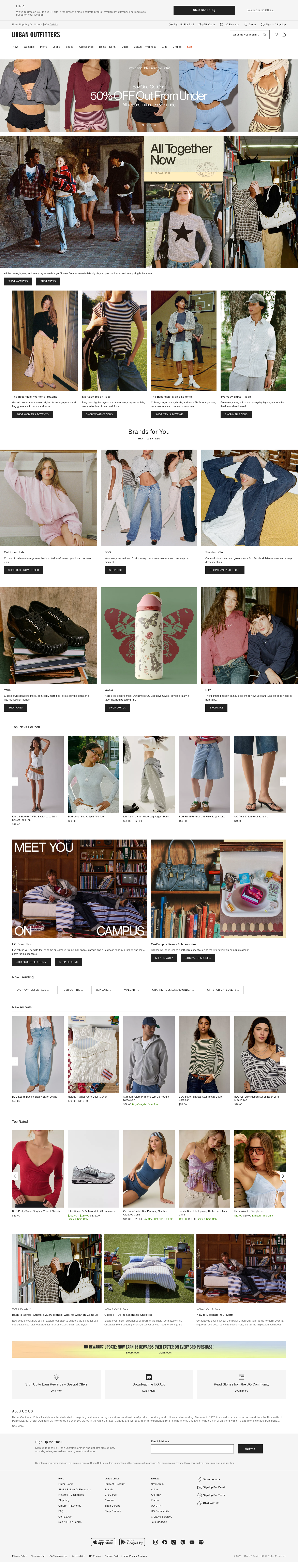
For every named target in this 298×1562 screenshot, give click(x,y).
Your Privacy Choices (135, 1556)
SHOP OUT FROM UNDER (23, 570)
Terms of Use (38, 1556)
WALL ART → (132, 989)
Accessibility (78, 1556)
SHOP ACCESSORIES (198, 958)
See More (18, 1426)
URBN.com (95, 1556)
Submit (250, 1448)
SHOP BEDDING (68, 962)
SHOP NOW (149, 125)
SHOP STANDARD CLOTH (225, 570)
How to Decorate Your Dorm (215, 1314)
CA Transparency (58, 1556)
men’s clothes (255, 1420)
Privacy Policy (19, 1556)
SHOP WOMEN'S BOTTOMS (32, 414)
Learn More (148, 1390)
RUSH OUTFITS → (72, 989)
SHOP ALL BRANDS (149, 438)
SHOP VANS (15, 707)
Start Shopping (204, 10)
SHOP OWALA (117, 707)
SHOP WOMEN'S (18, 281)
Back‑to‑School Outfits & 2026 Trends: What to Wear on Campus (55, 1314)
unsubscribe (216, 1463)
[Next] (282, 781)
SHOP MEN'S (48, 281)
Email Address (160, 1441)
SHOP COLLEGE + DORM (31, 962)
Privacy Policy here (185, 1463)
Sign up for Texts (214, 1495)
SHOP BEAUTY (164, 958)
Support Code (112, 1556)
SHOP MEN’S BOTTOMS (169, 414)
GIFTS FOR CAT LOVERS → (223, 989)
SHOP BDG (115, 570)
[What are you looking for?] (264, 34)
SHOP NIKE (216, 707)
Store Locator (211, 1479)
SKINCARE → (104, 989)
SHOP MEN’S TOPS (236, 414)
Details (54, 24)
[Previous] (15, 781)
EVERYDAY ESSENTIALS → (32, 989)
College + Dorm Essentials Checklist (128, 1314)
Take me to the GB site (260, 10)
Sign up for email (214, 1487)
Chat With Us (211, 1503)
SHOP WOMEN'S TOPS (99, 414)
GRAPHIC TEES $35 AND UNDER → (173, 989)
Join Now (56, 1390)
